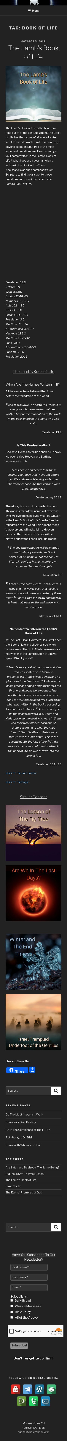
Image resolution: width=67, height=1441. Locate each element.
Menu (35, 10)
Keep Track (13, 1186)
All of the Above (26, 1317)
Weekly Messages (27, 1306)
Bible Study (22, 1312)
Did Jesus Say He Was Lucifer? (25, 1174)
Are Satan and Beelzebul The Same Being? (32, 1167)
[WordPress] (39, 1389)
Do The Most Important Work (24, 1114)
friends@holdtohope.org (33, 1432)
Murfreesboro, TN (34, 1423)
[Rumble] (22, 1401)
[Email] (45, 1401)
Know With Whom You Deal (23, 1145)
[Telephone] (33, 1401)
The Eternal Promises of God (24, 1192)
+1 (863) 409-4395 (33, 1427)
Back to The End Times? (21, 773)
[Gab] (51, 1389)
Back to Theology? (18, 782)
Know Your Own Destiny (21, 1122)
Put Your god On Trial (19, 1137)
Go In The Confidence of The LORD (28, 1130)
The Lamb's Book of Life (21, 1180)
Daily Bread (22, 1300)
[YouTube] (16, 1389)
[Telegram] (28, 1389)
